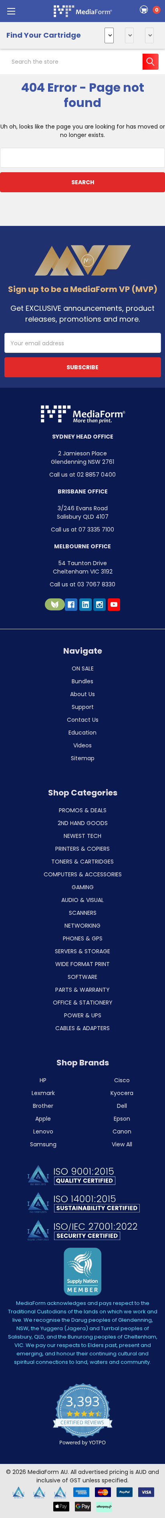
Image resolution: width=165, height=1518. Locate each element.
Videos (82, 745)
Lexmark (43, 1093)
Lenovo (43, 1131)
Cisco (122, 1080)
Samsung (43, 1144)
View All (122, 1144)
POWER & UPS (82, 1015)
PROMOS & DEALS (83, 810)
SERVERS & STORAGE (82, 951)
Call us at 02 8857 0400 (82, 475)
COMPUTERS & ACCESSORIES (83, 874)
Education (82, 733)
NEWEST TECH (82, 836)
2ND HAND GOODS (83, 823)
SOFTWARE (82, 977)
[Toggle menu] (11, 11)
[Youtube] (114, 604)
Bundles (82, 681)
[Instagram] (99, 604)
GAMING (83, 887)
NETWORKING (82, 926)
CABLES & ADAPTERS (82, 1028)
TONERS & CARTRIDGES (82, 862)
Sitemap (83, 758)
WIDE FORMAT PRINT (82, 964)
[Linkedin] (85, 604)
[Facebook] (71, 604)
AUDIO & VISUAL (82, 900)
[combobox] (82, 62)
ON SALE (83, 668)
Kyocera (122, 1093)
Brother (43, 1106)
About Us (82, 694)
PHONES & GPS (83, 938)
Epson (122, 1119)
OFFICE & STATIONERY (83, 1003)
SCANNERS (83, 913)
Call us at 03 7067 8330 (82, 584)
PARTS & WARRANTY (82, 990)
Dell (122, 1106)
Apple (43, 1119)
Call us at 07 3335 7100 (82, 529)
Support (83, 707)
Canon (122, 1131)
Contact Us (83, 720)
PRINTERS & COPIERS (82, 849)
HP (43, 1080)
